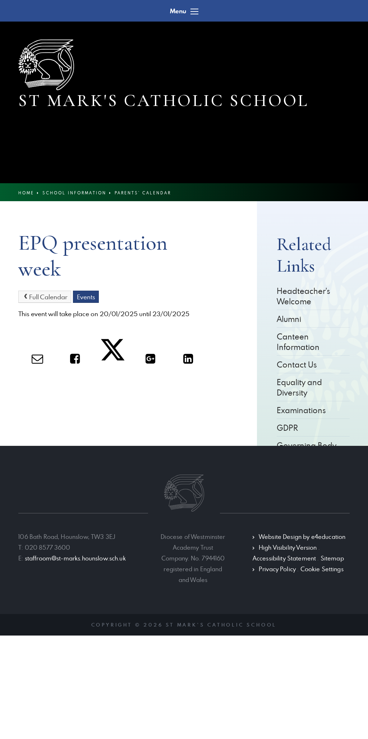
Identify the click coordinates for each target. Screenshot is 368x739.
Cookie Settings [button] (322, 569)
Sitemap (332, 558)
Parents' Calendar (143, 192)
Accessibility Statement (284, 558)
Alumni (289, 319)
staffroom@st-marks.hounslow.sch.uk (75, 558)
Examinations (301, 410)
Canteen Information (298, 341)
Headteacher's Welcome (303, 296)
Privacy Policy (277, 569)
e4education (328, 537)
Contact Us (297, 364)
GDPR (287, 427)
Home (26, 192)
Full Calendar (48, 297)
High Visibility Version (288, 547)
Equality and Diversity (299, 387)
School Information (74, 192)
